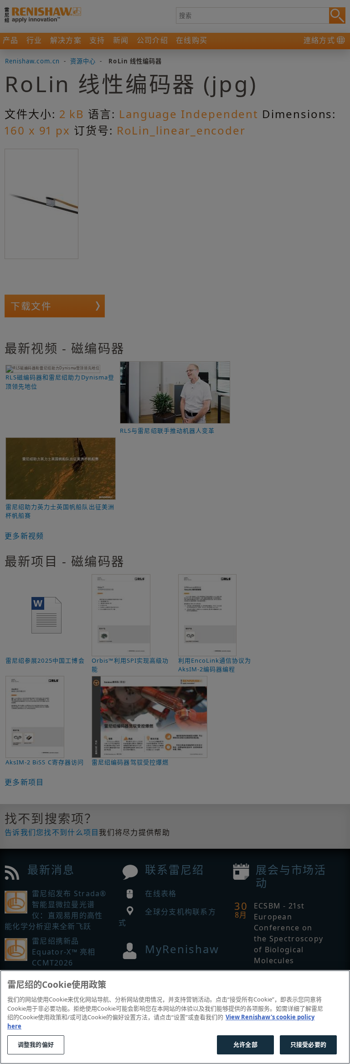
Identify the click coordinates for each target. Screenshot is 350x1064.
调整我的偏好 (36, 1044)
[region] (175, 1017)
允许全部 (245, 1044)
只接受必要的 (308, 1044)
